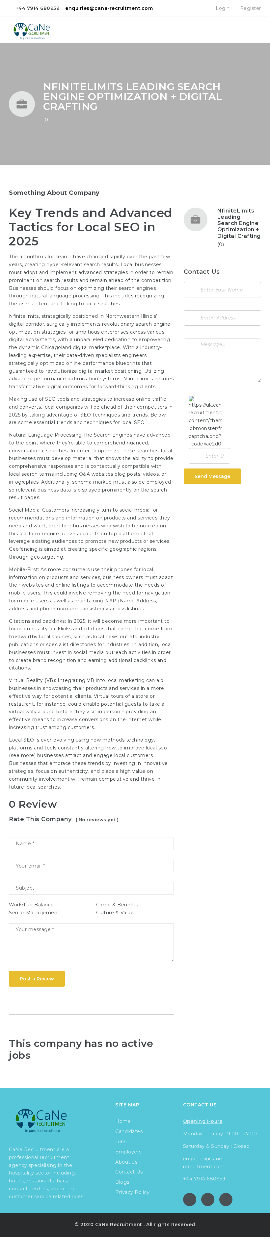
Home (123, 1121)
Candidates (129, 1131)
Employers (128, 1152)
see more (22, 755)
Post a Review (37, 979)
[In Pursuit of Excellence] (36, 29)
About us (126, 1162)
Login (222, 8)
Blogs (122, 1182)
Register (249, 8)
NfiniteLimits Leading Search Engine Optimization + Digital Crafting (239, 223)
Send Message (212, 476)
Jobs (120, 1142)
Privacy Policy (132, 1192)
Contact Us (129, 1172)
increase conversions (82, 719)
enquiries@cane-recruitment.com (109, 8)
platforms (21, 748)
